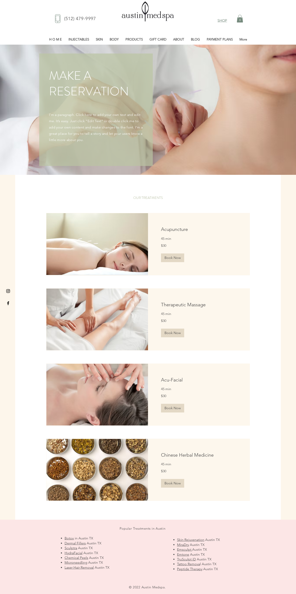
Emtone (183, 554)
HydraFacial (74, 553)
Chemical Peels (76, 558)
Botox (69, 538)
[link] (199, 229)
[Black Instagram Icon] (8, 291)
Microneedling (76, 562)
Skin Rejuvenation (190, 540)
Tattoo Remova (188, 564)
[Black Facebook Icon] (8, 303)
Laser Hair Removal (79, 567)
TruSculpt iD (186, 559)
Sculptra (71, 548)
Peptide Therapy (189, 569)
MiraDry (183, 545)
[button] (240, 19)
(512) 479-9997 (80, 18)
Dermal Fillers (75, 543)
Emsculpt (184, 549)
